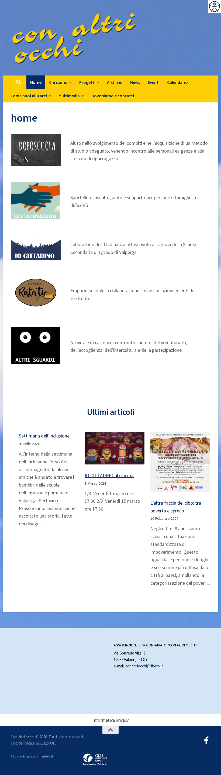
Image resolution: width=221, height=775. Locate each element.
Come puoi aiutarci (29, 95)
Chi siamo (58, 82)
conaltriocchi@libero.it (144, 666)
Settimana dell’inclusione (44, 436)
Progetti (87, 82)
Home (36, 82)
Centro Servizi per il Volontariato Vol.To (38, 762)
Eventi (154, 82)
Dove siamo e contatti (112, 95)
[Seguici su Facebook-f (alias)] (206, 740)
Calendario (177, 82)
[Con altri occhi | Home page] (74, 38)
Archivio (115, 82)
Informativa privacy (110, 720)
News (135, 82)
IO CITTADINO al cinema (109, 475)
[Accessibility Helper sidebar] (214, 6)
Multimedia (69, 95)
